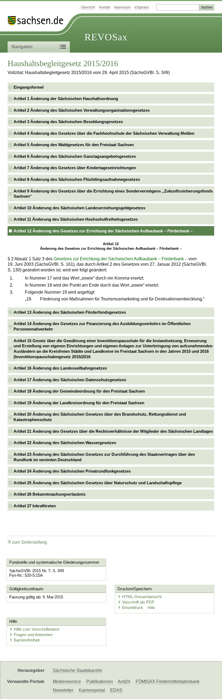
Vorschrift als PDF (138, 602)
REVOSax (106, 37)
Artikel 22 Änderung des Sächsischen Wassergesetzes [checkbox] (65, 442)
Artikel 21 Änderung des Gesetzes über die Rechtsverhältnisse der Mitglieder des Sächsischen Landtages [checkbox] (113, 431)
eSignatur (142, 7)
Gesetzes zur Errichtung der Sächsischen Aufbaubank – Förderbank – (120, 258)
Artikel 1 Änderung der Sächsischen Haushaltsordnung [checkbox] (66, 98)
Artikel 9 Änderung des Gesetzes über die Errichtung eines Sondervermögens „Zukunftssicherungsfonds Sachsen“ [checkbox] (113, 194)
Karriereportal (92, 690)
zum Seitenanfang (29, 542)
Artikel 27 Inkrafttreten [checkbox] (35, 506)
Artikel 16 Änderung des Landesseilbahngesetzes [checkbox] (60, 368)
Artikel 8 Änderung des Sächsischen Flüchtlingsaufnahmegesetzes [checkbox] (77, 179)
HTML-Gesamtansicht (142, 596)
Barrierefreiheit (27, 640)
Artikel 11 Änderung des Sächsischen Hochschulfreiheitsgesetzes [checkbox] (76, 219)
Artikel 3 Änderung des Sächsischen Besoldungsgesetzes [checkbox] (68, 121)
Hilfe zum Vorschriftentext (36, 629)
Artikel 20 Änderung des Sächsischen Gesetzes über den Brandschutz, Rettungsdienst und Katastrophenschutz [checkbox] (100, 417)
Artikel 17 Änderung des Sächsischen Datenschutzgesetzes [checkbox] (70, 379)
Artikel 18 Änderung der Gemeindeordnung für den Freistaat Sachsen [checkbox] (79, 391)
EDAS (116, 690)
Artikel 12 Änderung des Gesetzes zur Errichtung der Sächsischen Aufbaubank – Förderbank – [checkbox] (103, 231)
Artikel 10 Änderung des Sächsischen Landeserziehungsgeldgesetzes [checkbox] (79, 208)
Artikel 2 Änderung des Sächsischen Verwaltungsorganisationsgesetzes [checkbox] (82, 110)
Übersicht (88, 7)
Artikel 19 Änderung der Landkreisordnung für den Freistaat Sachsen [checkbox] (79, 402)
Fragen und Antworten (33, 634)
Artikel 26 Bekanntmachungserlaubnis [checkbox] (50, 494)
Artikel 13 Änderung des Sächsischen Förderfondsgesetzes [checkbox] (70, 312)
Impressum (122, 7)
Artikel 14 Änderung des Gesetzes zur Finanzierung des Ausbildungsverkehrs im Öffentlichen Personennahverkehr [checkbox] (102, 326)
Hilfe (151, 608)
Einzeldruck (133, 607)
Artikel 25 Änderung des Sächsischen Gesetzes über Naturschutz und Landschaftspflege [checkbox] (98, 482)
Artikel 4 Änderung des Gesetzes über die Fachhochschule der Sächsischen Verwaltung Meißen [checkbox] (104, 133)
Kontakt (104, 7)
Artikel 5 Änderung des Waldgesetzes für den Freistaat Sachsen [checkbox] (74, 144)
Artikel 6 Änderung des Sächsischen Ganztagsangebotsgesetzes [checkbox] (75, 156)
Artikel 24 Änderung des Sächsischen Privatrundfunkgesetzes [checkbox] (72, 471)
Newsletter (63, 690)
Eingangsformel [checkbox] (29, 87)
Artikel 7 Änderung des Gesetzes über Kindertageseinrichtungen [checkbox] (75, 167)
